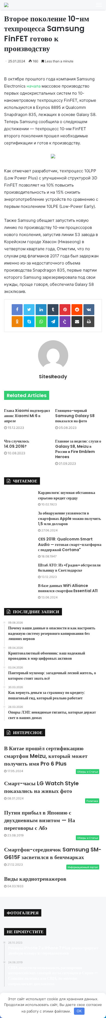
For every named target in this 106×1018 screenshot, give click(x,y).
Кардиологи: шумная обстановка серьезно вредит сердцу (66, 495)
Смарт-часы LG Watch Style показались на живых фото (41, 787)
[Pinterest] (65, 309)
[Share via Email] (76, 321)
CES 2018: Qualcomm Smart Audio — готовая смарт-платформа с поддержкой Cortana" (69, 544)
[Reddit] (76, 309)
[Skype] (29, 321)
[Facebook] (17, 309)
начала (33, 86)
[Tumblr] (53, 309)
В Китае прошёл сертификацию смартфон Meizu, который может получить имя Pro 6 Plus (46, 755)
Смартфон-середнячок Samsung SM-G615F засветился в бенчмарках (52, 853)
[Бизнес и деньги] (6, 5)
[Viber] (65, 321)
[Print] (88, 321)
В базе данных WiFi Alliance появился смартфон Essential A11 (68, 588)
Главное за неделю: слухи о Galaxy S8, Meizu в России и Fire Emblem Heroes (78, 448)
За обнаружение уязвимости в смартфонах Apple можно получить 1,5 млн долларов (69, 518)
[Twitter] (29, 309)
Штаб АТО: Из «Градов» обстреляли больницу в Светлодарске (69, 567)
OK (79, 1011)
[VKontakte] (88, 309)
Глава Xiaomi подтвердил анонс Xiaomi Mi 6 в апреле (27, 416)
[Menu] (99, 5)
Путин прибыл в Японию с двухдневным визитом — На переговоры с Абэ (39, 820)
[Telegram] (53, 321)
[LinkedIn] (41, 309)
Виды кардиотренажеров (35, 879)
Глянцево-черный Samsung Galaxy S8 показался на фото (75, 416)
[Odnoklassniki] (17, 321)
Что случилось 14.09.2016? (16, 443)
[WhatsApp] (41, 321)
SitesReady (53, 376)
